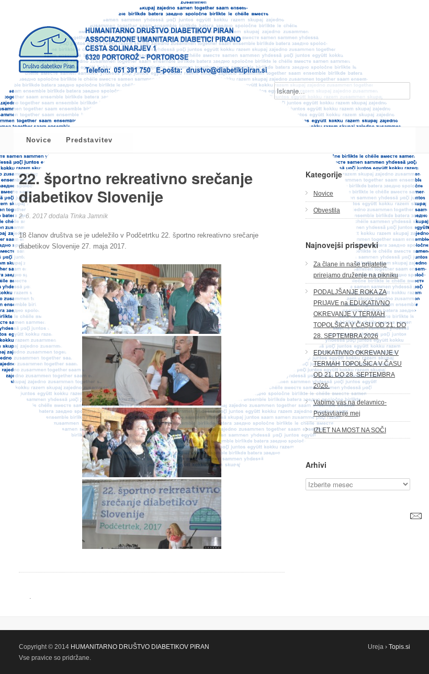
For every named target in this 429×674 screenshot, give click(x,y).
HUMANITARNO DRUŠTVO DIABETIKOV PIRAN (140, 646)
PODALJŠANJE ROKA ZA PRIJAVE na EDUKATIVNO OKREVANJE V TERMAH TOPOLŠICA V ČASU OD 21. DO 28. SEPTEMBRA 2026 (359, 313)
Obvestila (326, 210)
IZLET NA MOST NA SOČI (349, 429)
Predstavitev (89, 140)
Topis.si (399, 646)
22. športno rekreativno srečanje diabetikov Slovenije (136, 187)
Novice (38, 140)
